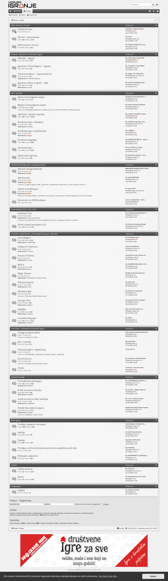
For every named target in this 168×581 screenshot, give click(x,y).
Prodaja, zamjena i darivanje (32, 424)
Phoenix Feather (26, 282)
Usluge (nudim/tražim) (29, 332)
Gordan (29, 87)
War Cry (83, 184)
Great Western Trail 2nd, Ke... (135, 424)
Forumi (28, 11)
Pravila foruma (25, 29)
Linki (10, 11)
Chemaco (30, 251)
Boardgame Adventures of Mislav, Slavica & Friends (43, 110)
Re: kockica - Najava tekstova (135, 390)
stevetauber (135, 409)
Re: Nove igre (130, 282)
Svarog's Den (24, 300)
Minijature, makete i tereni (34, 414)
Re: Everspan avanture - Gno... (136, 155)
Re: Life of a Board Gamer (134, 398)
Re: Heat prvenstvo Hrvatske (135, 104)
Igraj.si (21, 264)
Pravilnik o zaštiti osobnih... (135, 29)
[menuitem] (150, 11)
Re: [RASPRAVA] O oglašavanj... (136, 455)
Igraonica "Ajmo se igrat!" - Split (33, 82)
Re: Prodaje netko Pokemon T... (136, 213)
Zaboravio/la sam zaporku (83, 504)
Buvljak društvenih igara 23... (135, 273)
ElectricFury (136, 471)
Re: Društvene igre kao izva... (135, 122)
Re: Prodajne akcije (132, 237)
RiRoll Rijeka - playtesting (35, 354)
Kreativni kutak (17, 377)
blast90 (37, 218)
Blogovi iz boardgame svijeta (32, 105)
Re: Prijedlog (129, 447)
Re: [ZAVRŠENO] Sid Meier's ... (136, 380)
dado (133, 320)
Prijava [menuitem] (154, 11)
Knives (134, 141)
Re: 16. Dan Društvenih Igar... (135, 82)
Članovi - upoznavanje (28, 37)
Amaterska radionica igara (31, 407)
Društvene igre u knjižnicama (32, 131)
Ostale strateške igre (28, 188)
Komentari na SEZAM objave (32, 200)
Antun (133, 99)
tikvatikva (135, 426)
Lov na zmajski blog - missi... (135, 200)
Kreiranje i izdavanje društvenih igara (27, 328)
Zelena (29, 135)
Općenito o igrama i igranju (31, 114)
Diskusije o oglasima (28, 455)
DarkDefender (136, 123)
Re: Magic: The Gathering (134, 73)
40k (39, 184)
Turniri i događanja (43, 220)
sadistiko (134, 39)
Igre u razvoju (24, 341)
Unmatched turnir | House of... (135, 255)
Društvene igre (25, 147)
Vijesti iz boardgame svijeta (31, 97)
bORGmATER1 (137, 226)
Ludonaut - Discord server (134, 367)
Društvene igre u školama (30, 122)
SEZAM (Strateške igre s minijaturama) (28, 165)
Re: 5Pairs (128, 318)
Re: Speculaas (130, 341)
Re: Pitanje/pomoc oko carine (135, 476)
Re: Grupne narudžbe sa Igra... (136, 114)
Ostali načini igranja (27, 155)
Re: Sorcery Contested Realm (135, 224)
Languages (16, 486)
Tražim (35, 337)
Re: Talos (128, 37)
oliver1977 (135, 170)
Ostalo (21, 367)
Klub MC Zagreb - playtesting (54, 354)
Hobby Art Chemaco (28, 246)
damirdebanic (136, 360)
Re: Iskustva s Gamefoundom (135, 358)
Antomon (134, 434)
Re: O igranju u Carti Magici (135, 66)
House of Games (26, 255)
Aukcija (21, 432)
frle (133, 275)
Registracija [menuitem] (158, 11)
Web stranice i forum (20, 25)
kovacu (134, 68)
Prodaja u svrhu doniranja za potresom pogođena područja (47, 448)
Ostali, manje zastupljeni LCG (32, 224)
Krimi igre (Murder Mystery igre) (36, 296)
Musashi (134, 302)
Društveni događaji (27, 139)
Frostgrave (51, 195)
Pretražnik (14, 15)
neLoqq (29, 260)
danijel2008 (30, 403)
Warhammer (24, 177)
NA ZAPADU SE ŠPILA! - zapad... (136, 139)
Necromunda (74, 184)
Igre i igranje (16, 93)
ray (133, 457)
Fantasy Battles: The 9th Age (36, 195)
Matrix (76, 523)
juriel (133, 334)
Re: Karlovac (129, 468)
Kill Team (46, 184)
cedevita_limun (41, 278)
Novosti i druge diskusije (30, 168)
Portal (18, 11)
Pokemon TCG (25, 213)
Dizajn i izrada (31, 363)
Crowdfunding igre (27, 318)
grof (133, 31)
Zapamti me (97, 504)
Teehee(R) (135, 149)
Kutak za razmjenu (72, 220)
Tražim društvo (25, 469)
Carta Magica (24, 237)
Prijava (23, 15)
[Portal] (22, 4)
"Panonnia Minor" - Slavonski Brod (34, 74)
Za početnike (31, 220)
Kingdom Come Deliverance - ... (136, 97)
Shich (134, 116)
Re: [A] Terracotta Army (133, 432)
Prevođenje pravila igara (30, 381)
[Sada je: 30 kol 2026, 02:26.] (155, 20)
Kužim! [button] (153, 576)
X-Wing (81, 195)
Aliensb (37, 78)
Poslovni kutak (42, 363)
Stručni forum (25, 358)
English (21, 490)
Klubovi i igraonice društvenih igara (27, 54)
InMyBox (22, 309)
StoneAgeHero (32, 278)
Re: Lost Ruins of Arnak (133, 147)
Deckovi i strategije (58, 220)
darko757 (135, 383)
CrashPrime (31, 78)
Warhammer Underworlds (59, 184)
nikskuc (134, 215)
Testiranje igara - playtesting (31, 349)
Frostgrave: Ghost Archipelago (67, 195)
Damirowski (31, 218)
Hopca (134, 442)
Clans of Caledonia (132, 246)
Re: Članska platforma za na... (135, 44)
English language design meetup (136, 407)
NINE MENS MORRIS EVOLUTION (136, 168)
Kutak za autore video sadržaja (33, 399)
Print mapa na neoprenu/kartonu (136, 332)
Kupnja (21, 440)
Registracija (33, 15)
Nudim (29, 337)
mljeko (134, 60)
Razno (21, 476)
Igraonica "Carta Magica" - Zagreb (34, 66)
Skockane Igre (24, 291)
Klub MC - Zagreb (26, 58)
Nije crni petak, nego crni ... (134, 309)
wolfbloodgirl (31, 242)
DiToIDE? (65, 110)
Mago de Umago (137, 75)
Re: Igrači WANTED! (132, 177)
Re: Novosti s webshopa (133, 291)
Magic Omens (24, 273)
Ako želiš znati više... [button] (108, 576)
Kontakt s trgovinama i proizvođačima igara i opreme (34, 234)
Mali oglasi (16, 420)
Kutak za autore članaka (29, 390)
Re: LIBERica (130, 130)
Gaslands (89, 195)
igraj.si (29, 269)
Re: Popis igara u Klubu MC (135, 58)
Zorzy (134, 46)
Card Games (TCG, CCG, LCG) (23, 209)
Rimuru (134, 179)
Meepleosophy (75, 110)
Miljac (29, 173)
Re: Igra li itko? (130, 188)
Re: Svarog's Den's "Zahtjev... (135, 300)
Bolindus (30, 305)
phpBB (77, 570)
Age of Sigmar (31, 184)
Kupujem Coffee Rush (133, 440)
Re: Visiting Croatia (132, 490)
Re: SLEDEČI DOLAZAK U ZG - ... (136, 264)
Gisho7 (29, 287)
